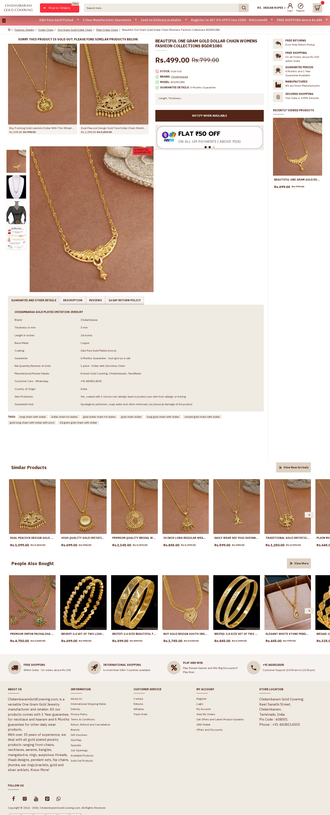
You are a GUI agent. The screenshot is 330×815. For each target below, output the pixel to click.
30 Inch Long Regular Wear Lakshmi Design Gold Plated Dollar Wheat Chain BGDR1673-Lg (185, 538)
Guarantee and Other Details (33, 300)
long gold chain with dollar (163, 416)
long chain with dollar (33, 416)
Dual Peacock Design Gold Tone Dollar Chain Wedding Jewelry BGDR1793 (32, 538)
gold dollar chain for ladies (99, 416)
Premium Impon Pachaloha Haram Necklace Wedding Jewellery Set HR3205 (32, 634)
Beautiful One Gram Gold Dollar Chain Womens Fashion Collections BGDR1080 (297, 179)
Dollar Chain (45, 29)
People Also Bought (32, 563)
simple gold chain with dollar (202, 416)
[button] (10, 515)
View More (301, 563)
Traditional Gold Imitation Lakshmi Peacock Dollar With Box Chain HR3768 (288, 538)
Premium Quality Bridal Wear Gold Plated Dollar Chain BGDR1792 (134, 538)
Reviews (95, 300)
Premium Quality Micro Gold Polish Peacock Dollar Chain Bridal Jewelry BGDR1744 (42, 128)
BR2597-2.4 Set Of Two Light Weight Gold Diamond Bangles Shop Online (83, 634)
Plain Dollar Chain (107, 29)
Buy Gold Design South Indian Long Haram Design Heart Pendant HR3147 (185, 634)
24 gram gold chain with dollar (78, 422)
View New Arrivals (296, 467)
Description (72, 300)
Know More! (40, 770)
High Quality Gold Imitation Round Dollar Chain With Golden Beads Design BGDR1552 (83, 538)
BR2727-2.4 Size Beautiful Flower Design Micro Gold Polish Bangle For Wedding (134, 634)
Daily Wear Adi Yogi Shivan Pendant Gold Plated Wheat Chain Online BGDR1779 (236, 538)
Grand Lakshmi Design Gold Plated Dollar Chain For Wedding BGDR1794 (114, 128)
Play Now (188, 672)
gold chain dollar (131, 416)
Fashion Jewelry (24, 29)
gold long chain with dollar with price (32, 422)
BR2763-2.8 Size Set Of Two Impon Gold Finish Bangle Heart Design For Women (236, 634)
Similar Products (29, 467)
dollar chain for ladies (64, 416)
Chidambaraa (179, 76)
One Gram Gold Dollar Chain (74, 29)
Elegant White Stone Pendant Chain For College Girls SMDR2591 (288, 634)
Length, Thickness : (170, 98)
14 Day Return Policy (125, 300)
